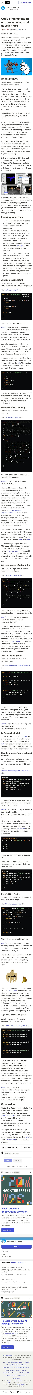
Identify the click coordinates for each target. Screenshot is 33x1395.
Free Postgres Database (10, 1373)
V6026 (3, 724)
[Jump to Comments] (11, 1392)
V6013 (3, 943)
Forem (9, 1381)
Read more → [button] (7, 1347)
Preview (17, 1160)
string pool (13, 991)
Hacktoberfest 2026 (11, 1334)
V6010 (3, 617)
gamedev (22, 30)
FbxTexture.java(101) (13, 575)
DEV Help (23, 1365)
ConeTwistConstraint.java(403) (17, 1026)
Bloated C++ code (13, 1281)
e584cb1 (19, 246)
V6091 (3, 1087)
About (18, 1370)
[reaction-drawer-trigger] (4, 1392)
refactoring (15, 641)
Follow (16, 1247)
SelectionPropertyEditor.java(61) (17, 665)
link (19, 363)
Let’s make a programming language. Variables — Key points (14, 1289)
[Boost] (25, 1392)
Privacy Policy (22, 1375)
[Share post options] (30, 1392)
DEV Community (7, 1355)
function (21, 829)
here (20, 539)
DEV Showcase (10, 1370)
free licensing (10, 1140)
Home (4, 1362)
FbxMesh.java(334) (12, 417)
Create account (25, 3)
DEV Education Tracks (12, 1365)
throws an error (12, 551)
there (28, 539)
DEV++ (21, 1362)
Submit (8, 1160)
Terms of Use (16, 1378)
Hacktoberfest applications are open (14, 1210)
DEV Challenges (13, 1362)
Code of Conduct (11, 1166)
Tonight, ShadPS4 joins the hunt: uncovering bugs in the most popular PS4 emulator (15, 1271)
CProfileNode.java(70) (13, 904)
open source (18, 1381)
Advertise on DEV (8, 1367)
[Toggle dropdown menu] (30, 1172)
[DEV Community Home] (7, 2)
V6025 (3, 481)
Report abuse (23, 1166)
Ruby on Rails (21, 1384)
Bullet (25, 736)
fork (2, 744)
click (3, 1115)
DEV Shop (22, 1373)
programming (12, 30)
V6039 (3, 327)
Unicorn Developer (12, 7)
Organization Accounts (22, 1367)
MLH (28, 1373)
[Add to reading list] (19, 1392)
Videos (27, 1362)
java (4, 30)
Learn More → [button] (8, 1230)
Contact (24, 1370)
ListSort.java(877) (11, 290)
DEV (9, 1383)
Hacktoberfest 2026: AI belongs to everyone (14, 1322)
